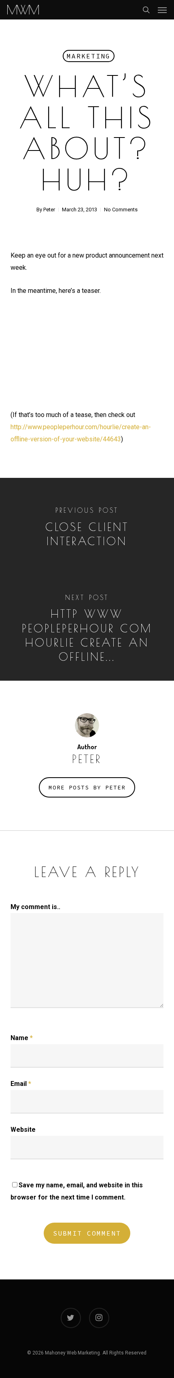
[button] (162, 10)
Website (23, 1129)
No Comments (121, 209)
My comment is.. (35, 907)
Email (21, 1084)
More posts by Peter (87, 787)
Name (22, 1038)
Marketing (88, 56)
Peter (49, 209)
